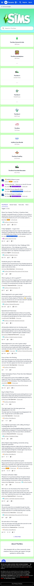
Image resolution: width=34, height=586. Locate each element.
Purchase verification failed (9, 475)
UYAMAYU (4, 434)
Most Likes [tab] (21, 204)
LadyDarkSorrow (6, 527)
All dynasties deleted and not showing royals (14, 327)
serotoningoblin (5, 365)
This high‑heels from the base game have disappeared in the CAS (13, 409)
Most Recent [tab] (5, 204)
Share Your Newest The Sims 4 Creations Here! (15, 212)
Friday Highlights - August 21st (10, 229)
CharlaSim (4, 302)
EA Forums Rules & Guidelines (13, 194)
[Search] (20, 2)
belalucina (4, 252)
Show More (18, 536)
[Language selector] (16, 2)
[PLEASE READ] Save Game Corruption (13, 461)
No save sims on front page (9, 521)
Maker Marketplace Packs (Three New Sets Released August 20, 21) (17, 374)
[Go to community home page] (9, 2)
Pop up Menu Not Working (9, 357)
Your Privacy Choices (17, 583)
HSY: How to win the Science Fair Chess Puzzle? (15, 489)
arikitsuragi (4, 496)
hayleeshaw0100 (6, 512)
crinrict (6, 181)
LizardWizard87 (5, 318)
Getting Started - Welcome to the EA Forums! (18, 184)
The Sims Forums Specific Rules (14, 189)
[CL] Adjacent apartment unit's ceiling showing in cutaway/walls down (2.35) (16, 425)
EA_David (7, 186)
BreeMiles (4, 220)
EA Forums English (7, 6)
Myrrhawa (4, 269)
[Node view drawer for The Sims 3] (17, 102)
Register (25, 2)
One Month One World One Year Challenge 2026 (15, 245)
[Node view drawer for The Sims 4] (17, 83)
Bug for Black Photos (8, 392)
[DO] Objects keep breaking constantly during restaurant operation (15, 443)
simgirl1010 (4, 383)
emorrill (3, 351)
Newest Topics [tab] (13, 204)
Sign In (30, 2)
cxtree (3, 415)
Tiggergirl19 (4, 285)
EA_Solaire (7, 191)
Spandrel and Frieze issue (9, 311)
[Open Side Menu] (2, 2)
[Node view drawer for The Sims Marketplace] (17, 63)
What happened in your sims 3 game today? (14, 343)
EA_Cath (4, 236)
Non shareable (6, 505)
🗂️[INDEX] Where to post (12, 179)
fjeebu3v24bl (5, 482)
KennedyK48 (5, 334)
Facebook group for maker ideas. (11, 261)
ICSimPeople (5, 399)
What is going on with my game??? (11, 278)
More (26, 204)
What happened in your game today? (12, 294)
